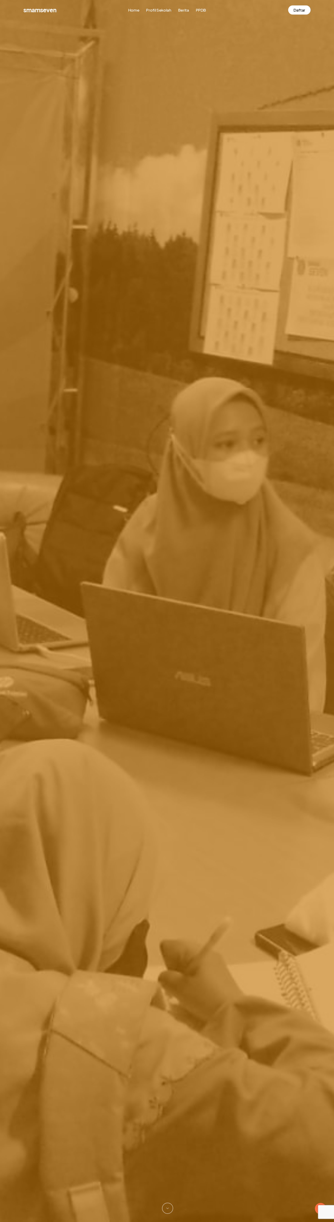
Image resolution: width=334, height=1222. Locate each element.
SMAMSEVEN (39, 10)
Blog (167, 650)
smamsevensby (167, 716)
